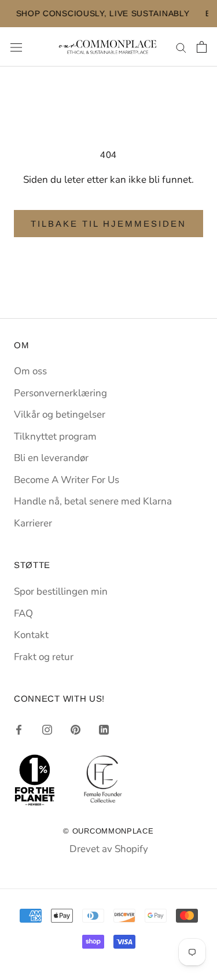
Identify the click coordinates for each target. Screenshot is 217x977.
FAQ (23, 613)
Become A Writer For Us (66, 479)
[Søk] (181, 47)
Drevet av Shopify (108, 849)
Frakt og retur (43, 656)
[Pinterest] (75, 729)
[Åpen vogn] (202, 47)
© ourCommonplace (108, 831)
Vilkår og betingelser (59, 414)
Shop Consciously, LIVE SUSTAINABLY (92, 13)
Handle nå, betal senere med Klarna (93, 501)
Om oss (30, 371)
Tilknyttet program (55, 436)
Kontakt (31, 634)
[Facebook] (19, 729)
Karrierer (33, 523)
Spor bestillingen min (61, 591)
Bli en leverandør (51, 457)
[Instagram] (47, 729)
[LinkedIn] (104, 729)
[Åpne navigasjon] (16, 47)
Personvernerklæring (60, 393)
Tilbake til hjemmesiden (108, 223)
